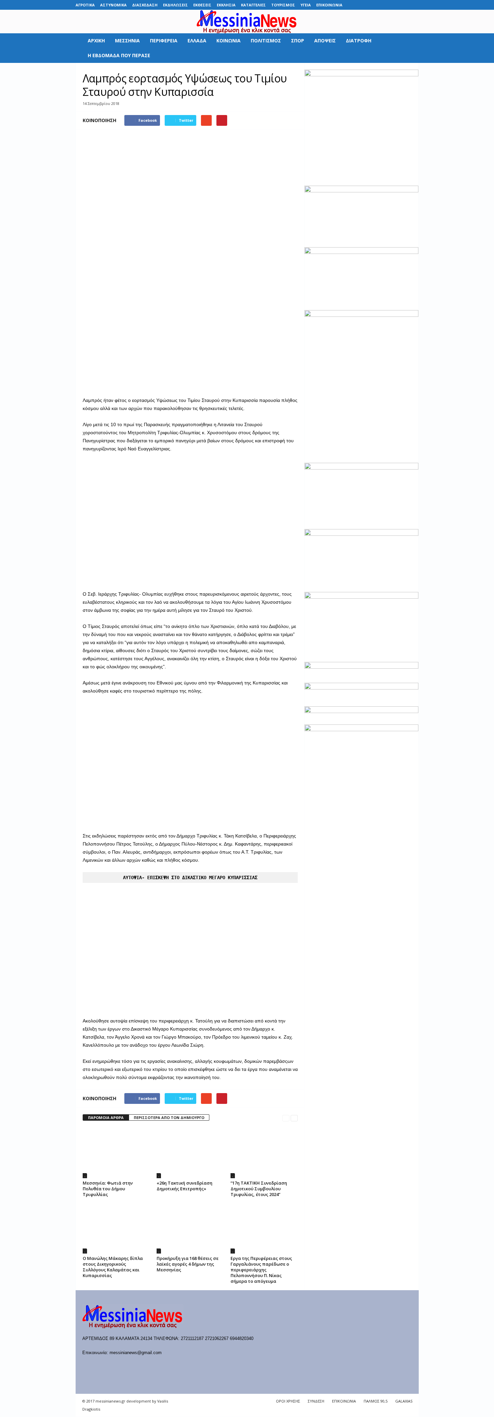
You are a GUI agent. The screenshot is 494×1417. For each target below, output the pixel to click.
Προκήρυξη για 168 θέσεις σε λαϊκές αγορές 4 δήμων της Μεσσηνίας (187, 1264)
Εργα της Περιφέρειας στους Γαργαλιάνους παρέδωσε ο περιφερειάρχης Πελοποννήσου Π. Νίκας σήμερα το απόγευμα (261, 1269)
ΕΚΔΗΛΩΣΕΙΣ (175, 4)
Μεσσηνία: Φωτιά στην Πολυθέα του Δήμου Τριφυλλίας (108, 1188)
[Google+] (382, 5)
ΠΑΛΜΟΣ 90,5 (375, 1401)
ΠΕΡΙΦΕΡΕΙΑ (163, 40)
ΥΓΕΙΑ (305, 4)
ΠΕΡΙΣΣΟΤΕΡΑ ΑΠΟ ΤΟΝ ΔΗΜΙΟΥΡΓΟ (169, 1117)
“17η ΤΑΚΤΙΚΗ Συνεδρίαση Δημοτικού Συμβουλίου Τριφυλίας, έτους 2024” (259, 1188)
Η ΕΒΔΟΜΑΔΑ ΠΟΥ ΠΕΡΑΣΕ (119, 55)
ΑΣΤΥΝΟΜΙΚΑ (113, 4)
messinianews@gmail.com (136, 1352)
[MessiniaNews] (247, 21)
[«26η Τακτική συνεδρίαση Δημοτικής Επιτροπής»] (190, 1153)
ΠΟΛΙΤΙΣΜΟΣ (266, 40)
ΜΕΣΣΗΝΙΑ (127, 40)
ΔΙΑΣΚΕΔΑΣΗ (145, 4)
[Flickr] (372, 5)
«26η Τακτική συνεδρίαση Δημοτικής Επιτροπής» (184, 1186)
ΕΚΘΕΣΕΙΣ (202, 4)
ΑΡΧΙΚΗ (96, 40)
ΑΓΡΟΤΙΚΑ (85, 4)
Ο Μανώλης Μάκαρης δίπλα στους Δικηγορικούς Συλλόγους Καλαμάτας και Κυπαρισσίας (113, 1266)
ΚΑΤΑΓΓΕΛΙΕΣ (253, 4)
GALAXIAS (403, 1401)
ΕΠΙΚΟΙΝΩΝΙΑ (329, 4)
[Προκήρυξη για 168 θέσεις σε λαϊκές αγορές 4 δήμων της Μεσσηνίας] (190, 1228)
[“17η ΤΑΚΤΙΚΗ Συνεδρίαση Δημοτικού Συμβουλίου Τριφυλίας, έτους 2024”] (264, 1153)
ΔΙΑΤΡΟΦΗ (358, 40)
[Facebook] (362, 5)
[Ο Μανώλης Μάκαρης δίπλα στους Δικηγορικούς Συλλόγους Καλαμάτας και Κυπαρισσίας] (116, 1228)
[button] (408, 48)
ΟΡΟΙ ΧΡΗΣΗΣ (288, 1401)
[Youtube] (414, 5)
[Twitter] (403, 5)
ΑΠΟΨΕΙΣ (325, 40)
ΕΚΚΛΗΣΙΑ (226, 4)
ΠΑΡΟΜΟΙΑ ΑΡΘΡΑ (106, 1117)
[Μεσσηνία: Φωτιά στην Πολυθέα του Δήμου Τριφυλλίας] (116, 1153)
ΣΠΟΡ (297, 40)
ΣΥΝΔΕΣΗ (316, 1401)
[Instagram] (393, 5)
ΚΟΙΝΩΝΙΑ (228, 40)
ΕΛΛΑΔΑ (197, 40)
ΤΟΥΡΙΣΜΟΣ (283, 4)
